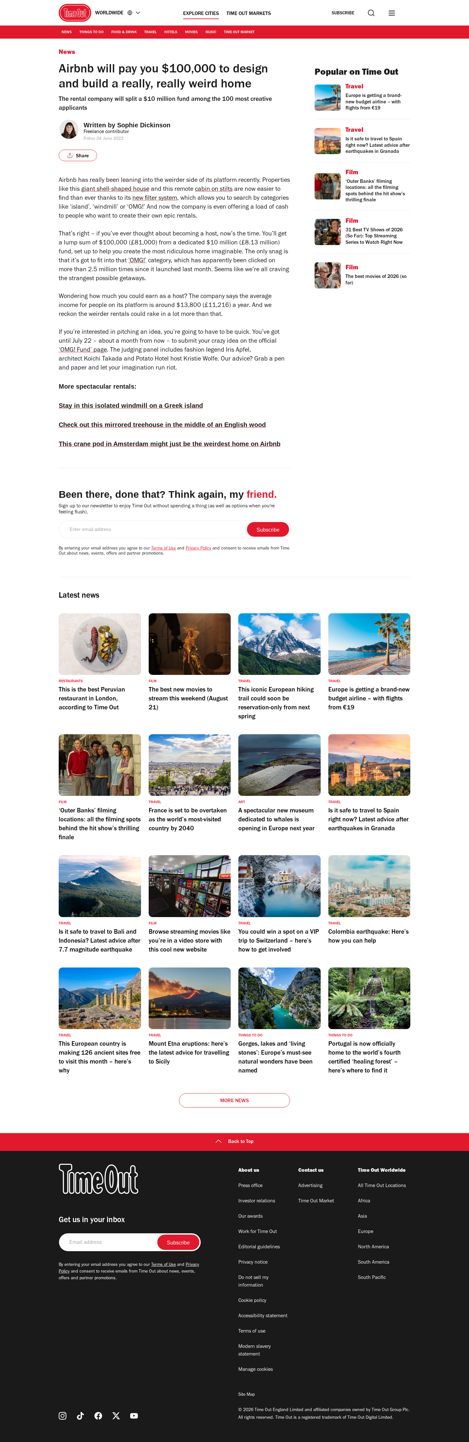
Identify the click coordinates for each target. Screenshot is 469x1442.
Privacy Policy (198, 549)
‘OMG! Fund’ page (83, 350)
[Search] (371, 13)
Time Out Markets (249, 14)
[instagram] (62, 1416)
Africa (364, 1201)
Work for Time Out (257, 1232)
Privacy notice (253, 1262)
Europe (365, 1232)
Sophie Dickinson (143, 125)
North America (373, 1247)
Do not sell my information (253, 1281)
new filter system (154, 199)
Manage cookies (255, 1369)
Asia (362, 1216)
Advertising (310, 1186)
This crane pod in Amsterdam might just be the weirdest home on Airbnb (169, 443)
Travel (150, 32)
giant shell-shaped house (115, 190)
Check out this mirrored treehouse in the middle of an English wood (162, 424)
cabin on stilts (214, 190)
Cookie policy (252, 1301)
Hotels (170, 32)
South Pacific (372, 1278)
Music (210, 32)
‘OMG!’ (137, 261)
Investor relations (256, 1201)
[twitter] (116, 1416)
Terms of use (251, 1331)
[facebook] (98, 1416)
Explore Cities (201, 14)
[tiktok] (80, 1416)
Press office (250, 1186)
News (67, 32)
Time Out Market (239, 32)
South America (373, 1262)
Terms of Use (163, 549)
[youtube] (134, 1416)
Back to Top (241, 1142)
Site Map (246, 1395)
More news (234, 1101)
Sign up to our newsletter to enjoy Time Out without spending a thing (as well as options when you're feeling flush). (167, 509)
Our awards (250, 1216)
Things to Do (91, 32)
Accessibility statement (262, 1316)
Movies (191, 32)
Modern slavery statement (254, 1350)
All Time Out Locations (382, 1186)
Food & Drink (124, 32)
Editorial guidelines (259, 1247)
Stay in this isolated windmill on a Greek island (131, 405)
